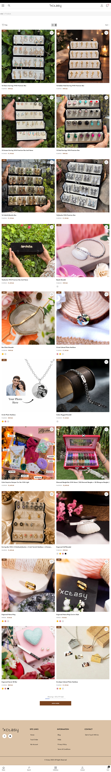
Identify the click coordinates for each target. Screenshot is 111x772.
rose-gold (57, 354)
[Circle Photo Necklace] (28, 385)
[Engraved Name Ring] (28, 585)
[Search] (9, 5)
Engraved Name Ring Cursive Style (67, 614)
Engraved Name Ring (8, 614)
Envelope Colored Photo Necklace (67, 682)
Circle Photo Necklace (9, 415)
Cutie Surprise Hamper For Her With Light (15, 482)
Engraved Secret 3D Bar (9, 682)
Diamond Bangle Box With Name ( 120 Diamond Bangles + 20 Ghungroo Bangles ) (82, 482)
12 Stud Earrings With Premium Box (68, 150)
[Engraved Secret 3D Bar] (28, 652)
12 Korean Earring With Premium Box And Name (17, 150)
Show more (55, 703)
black (65, 554)
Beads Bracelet (61, 280)
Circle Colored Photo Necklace (66, 347)
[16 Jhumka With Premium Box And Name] (28, 250)
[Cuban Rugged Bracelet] (82, 385)
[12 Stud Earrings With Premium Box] (82, 121)
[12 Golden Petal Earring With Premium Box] (82, 56)
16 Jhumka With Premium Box (65, 215)
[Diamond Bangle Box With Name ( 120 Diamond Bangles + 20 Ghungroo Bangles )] (82, 453)
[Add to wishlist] (52, 33)
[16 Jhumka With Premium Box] (82, 185)
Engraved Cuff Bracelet (63, 547)
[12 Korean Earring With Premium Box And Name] (28, 121)
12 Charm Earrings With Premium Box (14, 86)
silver (57, 286)
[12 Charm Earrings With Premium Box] (28, 56)
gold (3, 354)
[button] (52, 25)
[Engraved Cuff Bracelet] (82, 517)
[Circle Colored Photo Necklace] (82, 318)
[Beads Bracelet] (82, 250)
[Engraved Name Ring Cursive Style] (82, 585)
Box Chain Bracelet (8, 347)
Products (8, 14)
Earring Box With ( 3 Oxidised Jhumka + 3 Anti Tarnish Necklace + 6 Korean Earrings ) (26, 547)
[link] (29, 768)
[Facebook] (4, 736)
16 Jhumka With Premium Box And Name (15, 280)
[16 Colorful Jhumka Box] (28, 185)
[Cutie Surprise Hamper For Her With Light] (28, 453)
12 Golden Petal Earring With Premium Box (70, 86)
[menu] (3, 5)
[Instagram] (10, 736)
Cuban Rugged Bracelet (63, 415)
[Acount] (102, 5)
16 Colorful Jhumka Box (9, 215)
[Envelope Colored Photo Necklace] (82, 652)
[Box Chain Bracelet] (28, 318)
